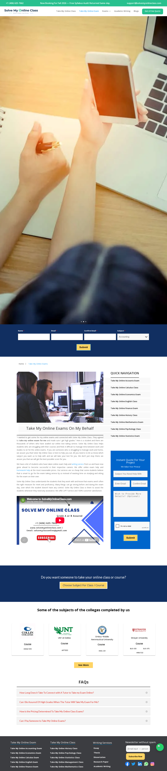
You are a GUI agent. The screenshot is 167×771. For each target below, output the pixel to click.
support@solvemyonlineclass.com (144, 3)
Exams (105, 11)
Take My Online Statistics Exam (125, 436)
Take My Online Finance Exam (124, 408)
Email (54, 331)
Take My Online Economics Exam (126, 394)
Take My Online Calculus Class (124, 387)
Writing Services (102, 742)
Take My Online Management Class (66, 762)
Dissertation (99, 757)
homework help (23, 470)
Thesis (97, 752)
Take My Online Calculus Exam (24, 757)
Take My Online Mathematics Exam (127, 422)
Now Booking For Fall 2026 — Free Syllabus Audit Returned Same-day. (75, 3)
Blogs (136, 11)
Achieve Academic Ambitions (83, 163)
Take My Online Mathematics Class (66, 766)
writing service (78, 464)
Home (21, 364)
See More (83, 665)
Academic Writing (122, 11)
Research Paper (101, 762)
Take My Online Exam (89, 11)
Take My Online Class (66, 11)
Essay (96, 748)
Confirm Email (90, 331)
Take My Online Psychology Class (126, 429)
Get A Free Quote (152, 11)
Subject (121, 331)
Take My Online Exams (38, 364)
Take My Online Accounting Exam (26, 748)
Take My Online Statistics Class (65, 757)
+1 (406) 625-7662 (14, 3)
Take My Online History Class (124, 415)
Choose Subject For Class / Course (83, 585)
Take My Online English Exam (24, 762)
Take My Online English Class (124, 401)
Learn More (83, 175)
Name (21, 331)
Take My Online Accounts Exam (125, 380)
